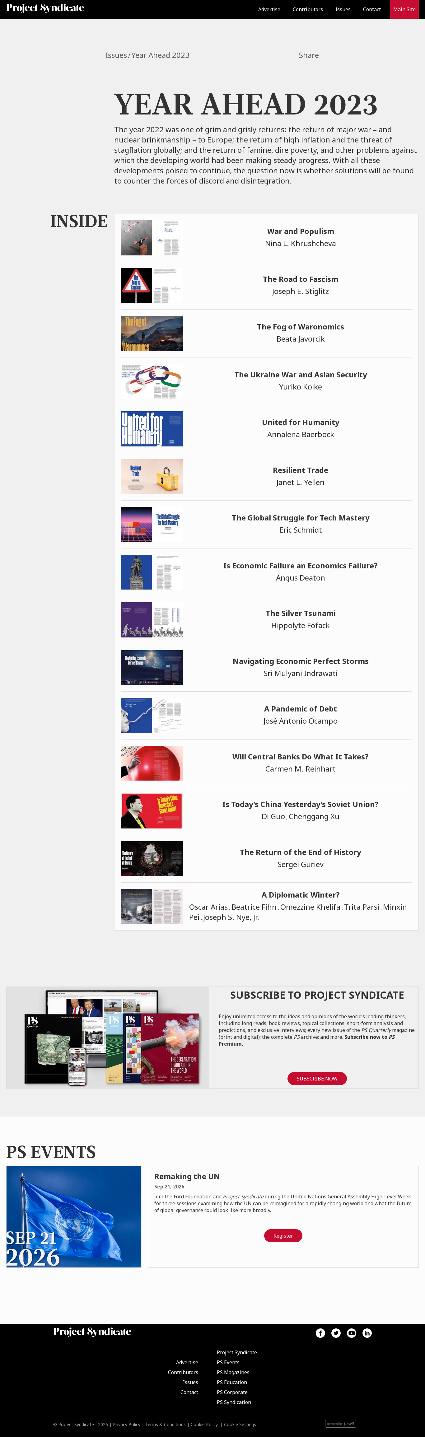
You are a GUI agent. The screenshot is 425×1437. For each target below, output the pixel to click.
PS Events (228, 1362)
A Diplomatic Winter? (301, 894)
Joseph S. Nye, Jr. (231, 917)
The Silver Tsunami (301, 613)
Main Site (404, 9)
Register (283, 1235)
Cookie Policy (204, 1424)
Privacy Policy (126, 1424)
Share (309, 55)
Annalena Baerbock (300, 434)
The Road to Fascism (300, 279)
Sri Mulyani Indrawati (301, 673)
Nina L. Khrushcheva (300, 243)
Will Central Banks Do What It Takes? (300, 756)
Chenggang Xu (314, 816)
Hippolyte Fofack (300, 625)
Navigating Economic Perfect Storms (301, 661)
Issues (343, 9)
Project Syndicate (237, 1352)
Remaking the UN (187, 1176)
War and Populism (300, 231)
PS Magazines (233, 1372)
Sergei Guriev (301, 864)
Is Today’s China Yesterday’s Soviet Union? (300, 804)
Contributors (308, 9)
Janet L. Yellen (301, 482)
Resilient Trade (300, 470)
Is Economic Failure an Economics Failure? (300, 565)
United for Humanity (300, 422)
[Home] (57, 9)
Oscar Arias (208, 907)
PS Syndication (234, 1402)
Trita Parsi (361, 907)
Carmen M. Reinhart (300, 768)
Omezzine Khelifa (310, 907)
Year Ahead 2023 (160, 55)
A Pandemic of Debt (300, 708)
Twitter (336, 1333)
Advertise (269, 9)
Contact (372, 9)
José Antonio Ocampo (301, 721)
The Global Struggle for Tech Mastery (301, 517)
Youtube (351, 1333)
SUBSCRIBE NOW (317, 1078)
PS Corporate (232, 1392)
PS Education (232, 1382)
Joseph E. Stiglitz (300, 291)
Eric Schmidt (300, 530)
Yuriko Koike (300, 386)
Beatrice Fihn (254, 907)
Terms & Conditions (165, 1424)
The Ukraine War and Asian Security (300, 374)
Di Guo (273, 816)
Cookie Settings (240, 1424)
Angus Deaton (300, 577)
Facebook (320, 1333)
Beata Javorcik (301, 339)
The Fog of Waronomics (300, 326)
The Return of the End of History (300, 852)
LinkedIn (367, 1333)
